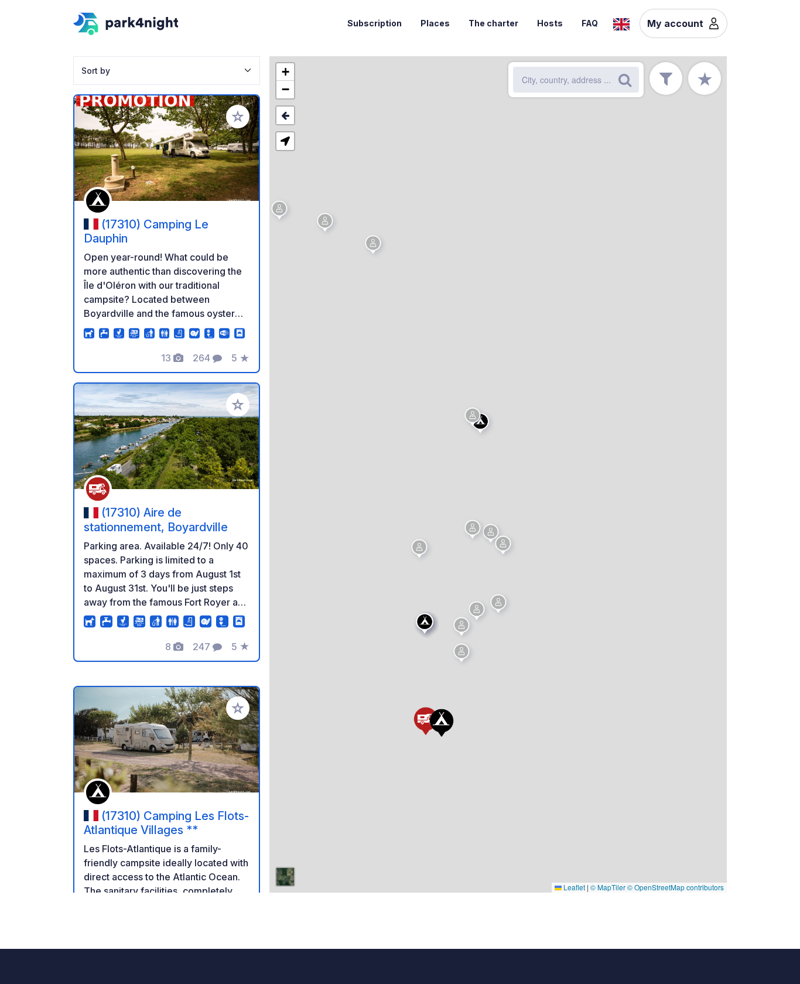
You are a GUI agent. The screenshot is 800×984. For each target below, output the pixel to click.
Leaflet (573, 887)
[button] (463, 628)
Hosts (550, 23)
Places (435, 23)
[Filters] (665, 78)
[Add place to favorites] (237, 116)
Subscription (374, 23)
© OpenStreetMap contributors (675, 887)
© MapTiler (607, 887)
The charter (493, 23)
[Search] (625, 79)
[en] (621, 23)
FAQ (590, 23)
